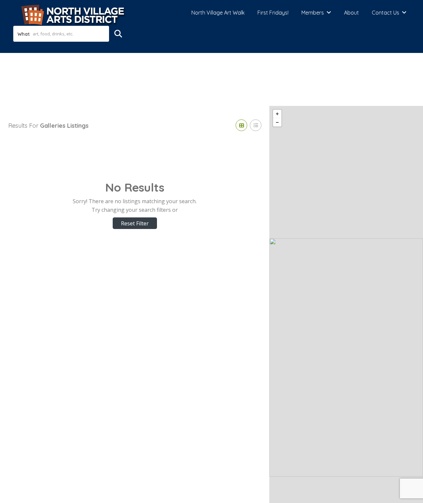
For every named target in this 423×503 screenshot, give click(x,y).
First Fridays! (272, 12)
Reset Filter (135, 223)
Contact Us (385, 12)
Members (312, 12)
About (351, 12)
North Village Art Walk (218, 12)
